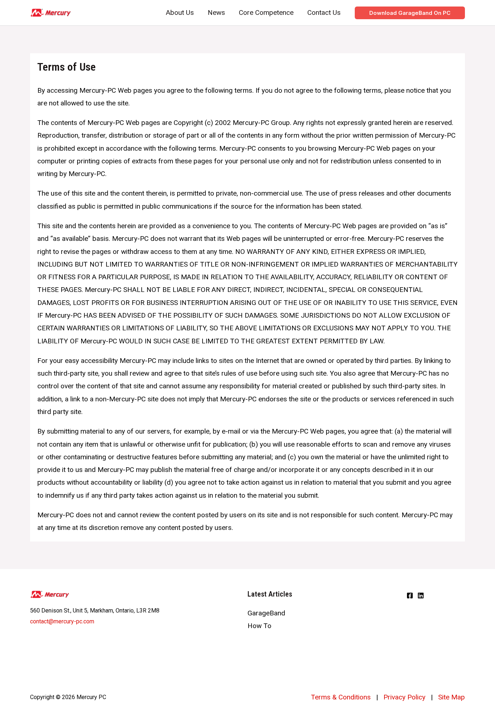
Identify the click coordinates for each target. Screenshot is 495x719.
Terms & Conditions (341, 697)
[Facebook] (410, 595)
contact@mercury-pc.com (62, 621)
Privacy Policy (404, 697)
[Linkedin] (420, 595)
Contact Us (324, 12)
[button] (410, 13)
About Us (180, 12)
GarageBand (266, 613)
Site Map (451, 697)
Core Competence (266, 12)
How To (259, 626)
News (216, 12)
